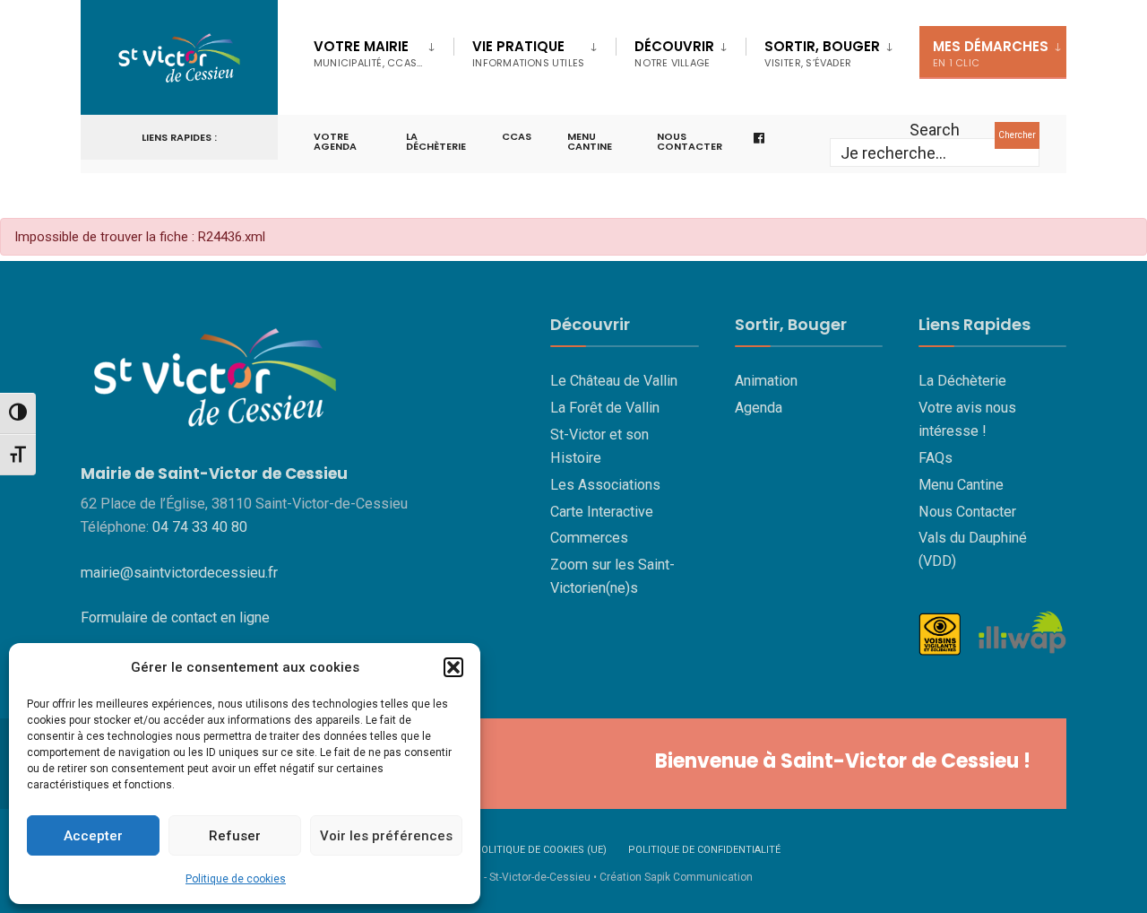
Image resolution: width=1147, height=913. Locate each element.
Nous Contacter (967, 511)
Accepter (93, 836)
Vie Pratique (528, 53)
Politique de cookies (235, 879)
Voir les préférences (386, 836)
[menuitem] (383, 50)
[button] (453, 667)
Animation (766, 380)
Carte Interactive (601, 511)
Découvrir (674, 53)
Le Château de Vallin (613, 380)
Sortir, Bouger (822, 53)
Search (935, 129)
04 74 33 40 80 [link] (199, 526)
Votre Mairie (368, 53)
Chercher (1017, 135)
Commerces (589, 537)
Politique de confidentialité (704, 850)
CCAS (516, 136)
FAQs (935, 457)
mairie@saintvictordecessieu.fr (179, 572)
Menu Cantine (961, 484)
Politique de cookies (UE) (540, 850)
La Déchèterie (436, 141)
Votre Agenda (335, 141)
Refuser (235, 836)
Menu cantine (589, 141)
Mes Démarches (990, 53)
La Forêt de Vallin (605, 407)
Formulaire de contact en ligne (175, 617)
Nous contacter (689, 141)
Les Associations (605, 484)
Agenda (758, 407)
